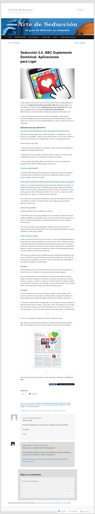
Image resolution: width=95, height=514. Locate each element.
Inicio (10, 37)
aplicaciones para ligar (53, 405)
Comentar (68, 494)
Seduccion (62, 405)
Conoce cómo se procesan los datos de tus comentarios (53, 503)
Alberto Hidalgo (27, 445)
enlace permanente (34, 406)
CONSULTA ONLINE (20, 37)
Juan (24, 418)
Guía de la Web (46, 37)
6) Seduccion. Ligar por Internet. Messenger (47, 403)
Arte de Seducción (20, 10)
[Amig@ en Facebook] (52, 385)
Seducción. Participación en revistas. (30, 405)
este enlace (25, 318)
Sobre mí (55, 37)
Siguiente (84, 43)
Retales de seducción (65, 403)
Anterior (76, 43)
